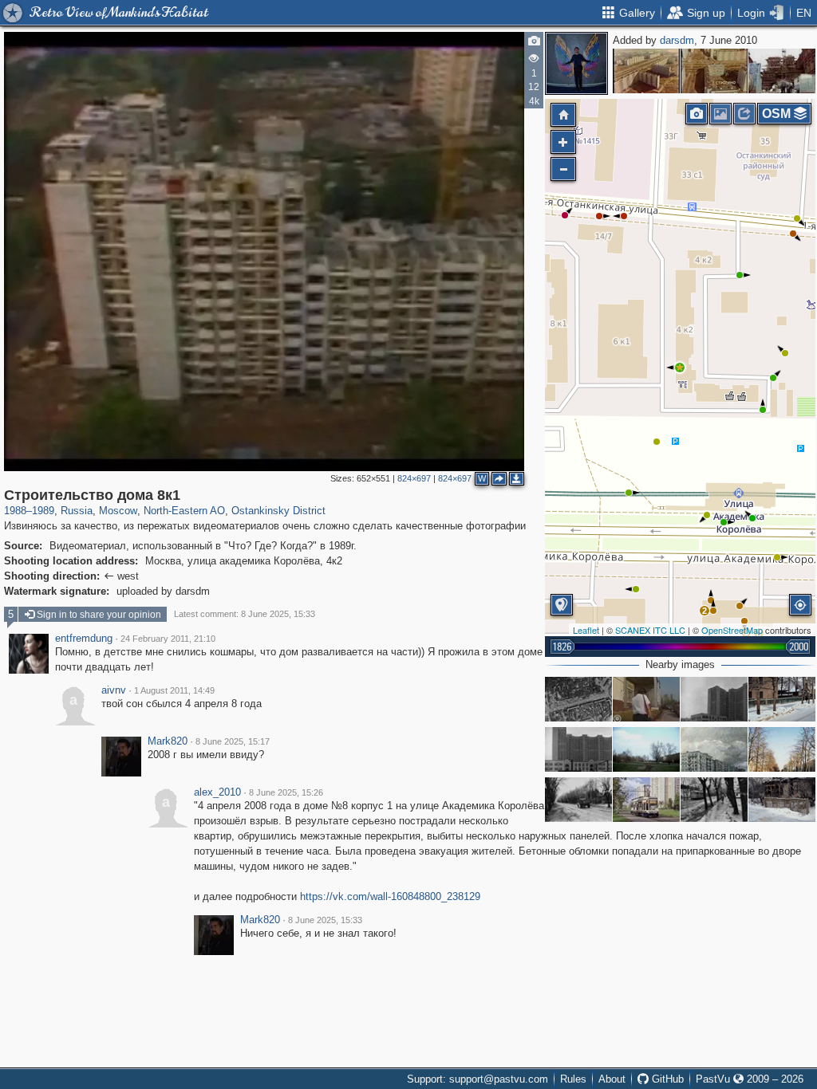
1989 (43, 511)
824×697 (414, 478)
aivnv (113, 690)
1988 (15, 511)
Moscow (118, 511)
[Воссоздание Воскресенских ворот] (781, 71)
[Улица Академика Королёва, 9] (714, 749)
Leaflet (586, 629)
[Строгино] (646, 71)
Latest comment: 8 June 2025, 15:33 (244, 614)
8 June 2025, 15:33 (325, 920)
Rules (573, 1079)
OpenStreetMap (732, 629)
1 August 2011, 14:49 (174, 690)
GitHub (666, 1079)
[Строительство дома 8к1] (680, 367)
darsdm (677, 40)
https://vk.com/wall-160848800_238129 (390, 896)
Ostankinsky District (278, 511)
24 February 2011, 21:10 (167, 638)
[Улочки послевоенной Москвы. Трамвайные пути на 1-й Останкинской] (578, 799)
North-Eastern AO (184, 511)
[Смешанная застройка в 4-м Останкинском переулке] (781, 699)
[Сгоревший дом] (781, 799)
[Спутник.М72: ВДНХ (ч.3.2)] (578, 699)
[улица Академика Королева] (781, 749)
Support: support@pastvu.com (477, 1079)
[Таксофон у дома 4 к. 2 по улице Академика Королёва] (646, 699)
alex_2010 (217, 792)
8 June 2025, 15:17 (232, 741)
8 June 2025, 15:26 (286, 792)
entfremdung (83, 638)
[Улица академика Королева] (714, 699)
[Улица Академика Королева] (646, 749)
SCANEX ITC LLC (650, 629)
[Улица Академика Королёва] (646, 799)
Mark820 (167, 741)
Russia (77, 511)
